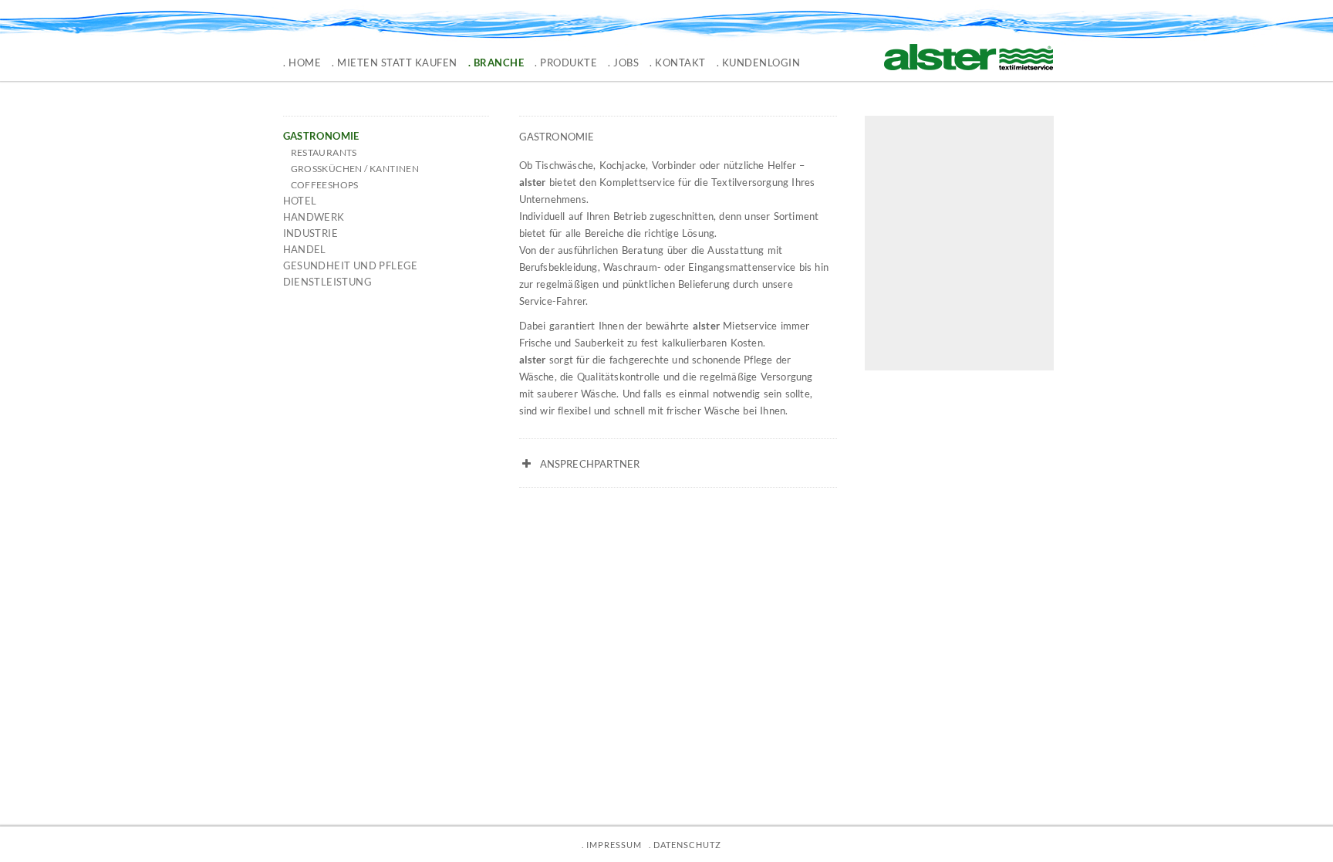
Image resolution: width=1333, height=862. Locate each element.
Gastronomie (321, 136)
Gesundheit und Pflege (350, 265)
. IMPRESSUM (612, 845)
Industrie (311, 233)
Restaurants (324, 152)
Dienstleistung (328, 282)
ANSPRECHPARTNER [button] (590, 464)
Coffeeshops (325, 185)
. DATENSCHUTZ (685, 845)
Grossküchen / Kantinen (355, 168)
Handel (304, 249)
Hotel (300, 200)
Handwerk (314, 217)
